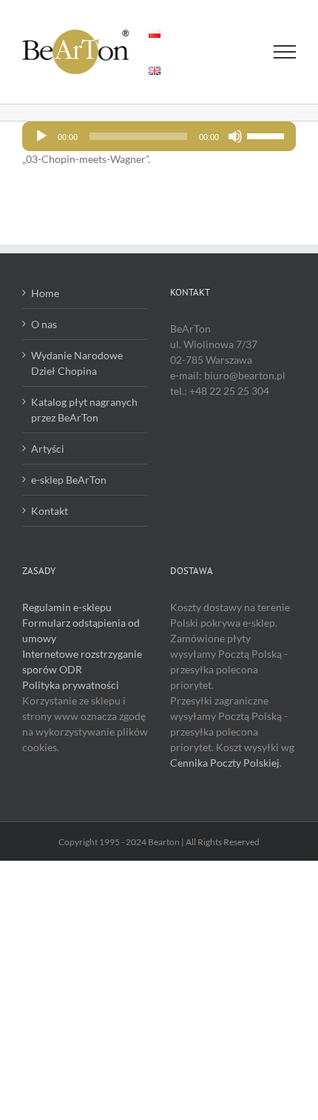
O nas (44, 324)
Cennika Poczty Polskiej (225, 762)
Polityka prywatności (70, 685)
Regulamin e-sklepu (67, 607)
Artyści (47, 448)
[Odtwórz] (41, 136)
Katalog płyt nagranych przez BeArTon (84, 410)
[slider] (267, 134)
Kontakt (49, 510)
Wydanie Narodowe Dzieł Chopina (77, 363)
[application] (159, 136)
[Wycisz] (235, 136)
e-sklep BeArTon (68, 479)
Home (45, 293)
